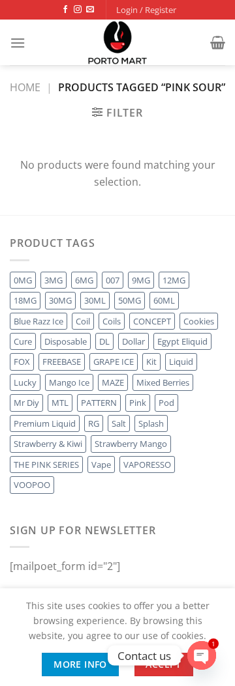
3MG (53, 280)
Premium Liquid (45, 423)
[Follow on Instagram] (78, 9)
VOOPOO (32, 485)
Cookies (198, 321)
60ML (164, 300)
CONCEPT (152, 321)
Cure (23, 341)
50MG (129, 300)
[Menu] (17, 43)
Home (25, 87)
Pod (166, 402)
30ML (95, 300)
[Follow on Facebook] (65, 9)
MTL (60, 402)
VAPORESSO (147, 464)
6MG (84, 280)
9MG (141, 280)
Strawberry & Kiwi (48, 444)
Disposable (65, 341)
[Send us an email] (90, 9)
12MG (174, 280)
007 (112, 280)
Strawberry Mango (131, 444)
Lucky (25, 382)
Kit (151, 361)
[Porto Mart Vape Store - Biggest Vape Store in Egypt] (117, 42)
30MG (60, 300)
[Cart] (217, 42)
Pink (137, 402)
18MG (25, 300)
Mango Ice (69, 382)
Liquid (181, 361)
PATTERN (99, 402)
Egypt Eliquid (182, 341)
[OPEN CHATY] (201, 655)
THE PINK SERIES (46, 464)
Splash (151, 423)
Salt (119, 423)
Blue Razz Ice (38, 321)
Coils (111, 321)
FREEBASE (61, 361)
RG (93, 423)
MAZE (113, 382)
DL (104, 341)
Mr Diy (26, 402)
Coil (83, 321)
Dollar (133, 341)
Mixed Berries (162, 382)
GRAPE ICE (113, 361)
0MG (23, 280)
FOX (22, 361)
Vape (101, 464)
